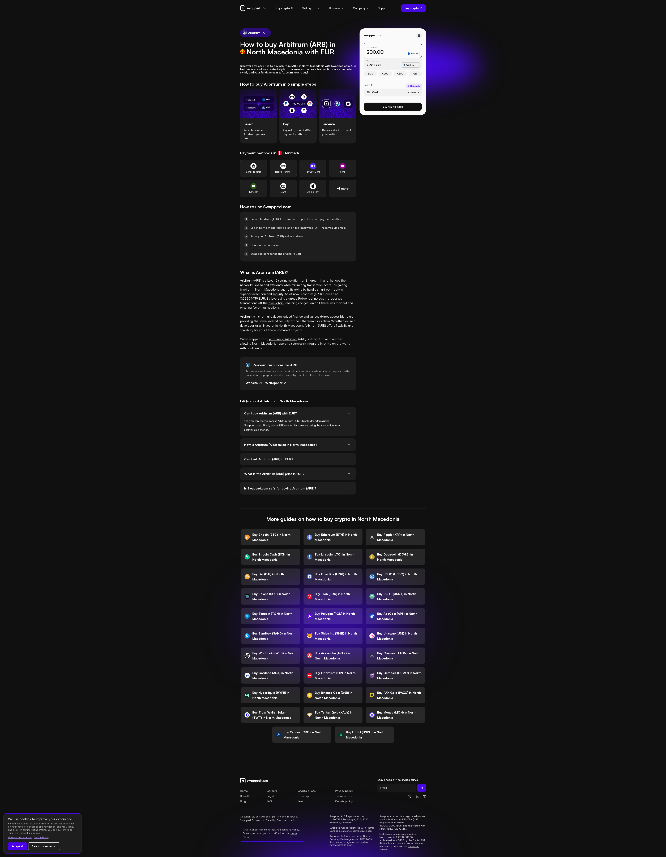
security (278, 294)
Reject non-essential (44, 846)
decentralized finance (288, 316)
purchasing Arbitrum (283, 339)
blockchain (276, 303)
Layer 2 (272, 280)
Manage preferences (20, 837)
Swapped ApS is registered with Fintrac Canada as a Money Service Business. (352, 829)
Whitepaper (274, 383)
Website (252, 383)
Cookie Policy (41, 837)
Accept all (17, 846)
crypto (336, 343)
